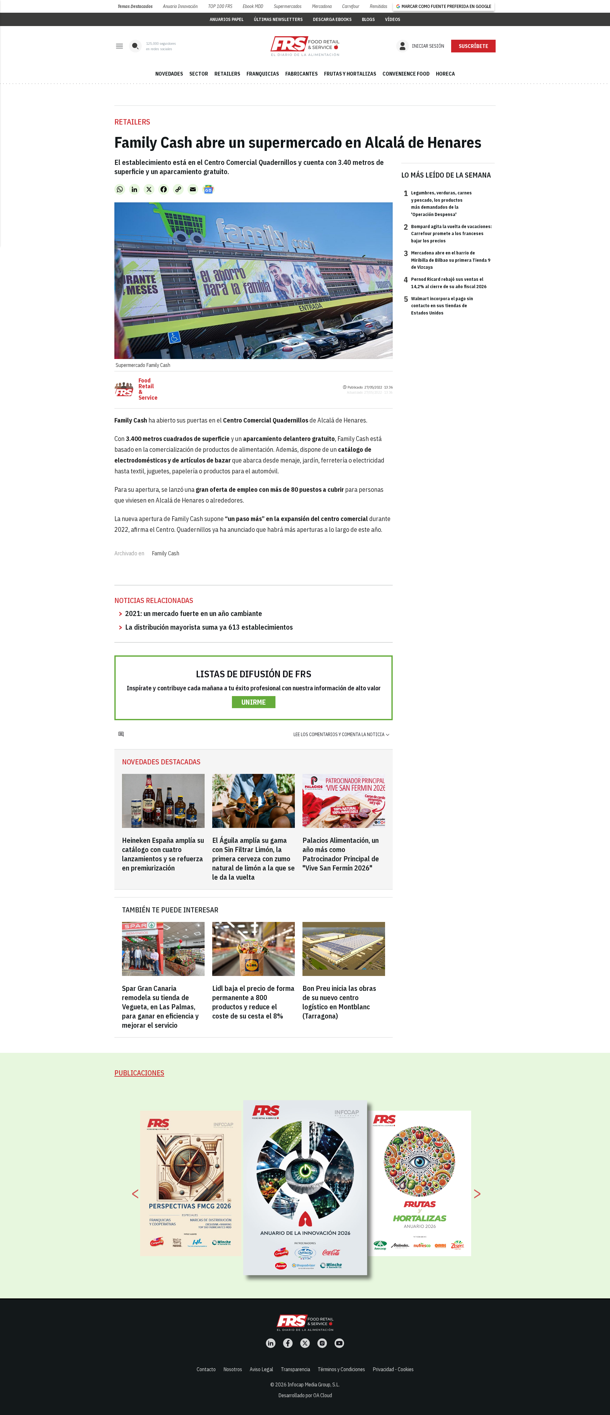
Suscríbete (473, 46)
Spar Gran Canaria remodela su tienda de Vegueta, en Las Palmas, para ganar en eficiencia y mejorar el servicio (160, 1007)
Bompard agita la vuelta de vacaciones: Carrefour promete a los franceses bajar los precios (448, 233)
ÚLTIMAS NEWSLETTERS (278, 19)
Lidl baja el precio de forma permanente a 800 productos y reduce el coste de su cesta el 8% (253, 1002)
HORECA (445, 74)
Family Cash (165, 553)
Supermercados (288, 6)
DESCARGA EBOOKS (332, 19)
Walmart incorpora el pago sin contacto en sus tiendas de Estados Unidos (438, 305)
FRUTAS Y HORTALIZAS (350, 74)
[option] (305, 1187)
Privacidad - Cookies (393, 1369)
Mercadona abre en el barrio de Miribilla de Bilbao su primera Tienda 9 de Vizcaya (447, 259)
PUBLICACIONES (139, 1072)
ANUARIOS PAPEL (227, 19)
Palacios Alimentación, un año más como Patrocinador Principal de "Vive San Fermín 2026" (340, 854)
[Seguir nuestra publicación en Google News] (208, 189)
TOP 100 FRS (220, 6)
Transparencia (295, 1369)
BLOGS (368, 19)
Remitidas (378, 6)
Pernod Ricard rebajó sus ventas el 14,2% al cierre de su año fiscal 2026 (445, 282)
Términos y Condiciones (341, 1369)
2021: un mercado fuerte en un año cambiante (193, 613)
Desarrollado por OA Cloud (305, 1395)
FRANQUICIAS (263, 74)
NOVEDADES (169, 74)
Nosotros (232, 1369)
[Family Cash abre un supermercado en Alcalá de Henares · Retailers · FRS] (305, 46)
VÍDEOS (392, 19)
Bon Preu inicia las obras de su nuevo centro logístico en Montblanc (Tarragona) (339, 1002)
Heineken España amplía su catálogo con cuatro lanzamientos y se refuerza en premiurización (163, 854)
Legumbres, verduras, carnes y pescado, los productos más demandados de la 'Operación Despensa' (438, 203)
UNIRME (253, 702)
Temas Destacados (135, 6)
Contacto (206, 1369)
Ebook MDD (253, 6)
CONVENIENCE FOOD (406, 74)
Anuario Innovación (180, 6)
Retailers (132, 122)
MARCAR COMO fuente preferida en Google (446, 6)
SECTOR (198, 74)
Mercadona (322, 6)
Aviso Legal (261, 1369)
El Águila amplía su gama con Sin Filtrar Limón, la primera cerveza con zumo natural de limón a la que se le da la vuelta (253, 859)
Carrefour (350, 6)
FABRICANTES (301, 74)
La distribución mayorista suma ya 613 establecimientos (209, 627)
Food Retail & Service (148, 389)
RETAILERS (227, 74)
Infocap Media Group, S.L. (314, 1384)
